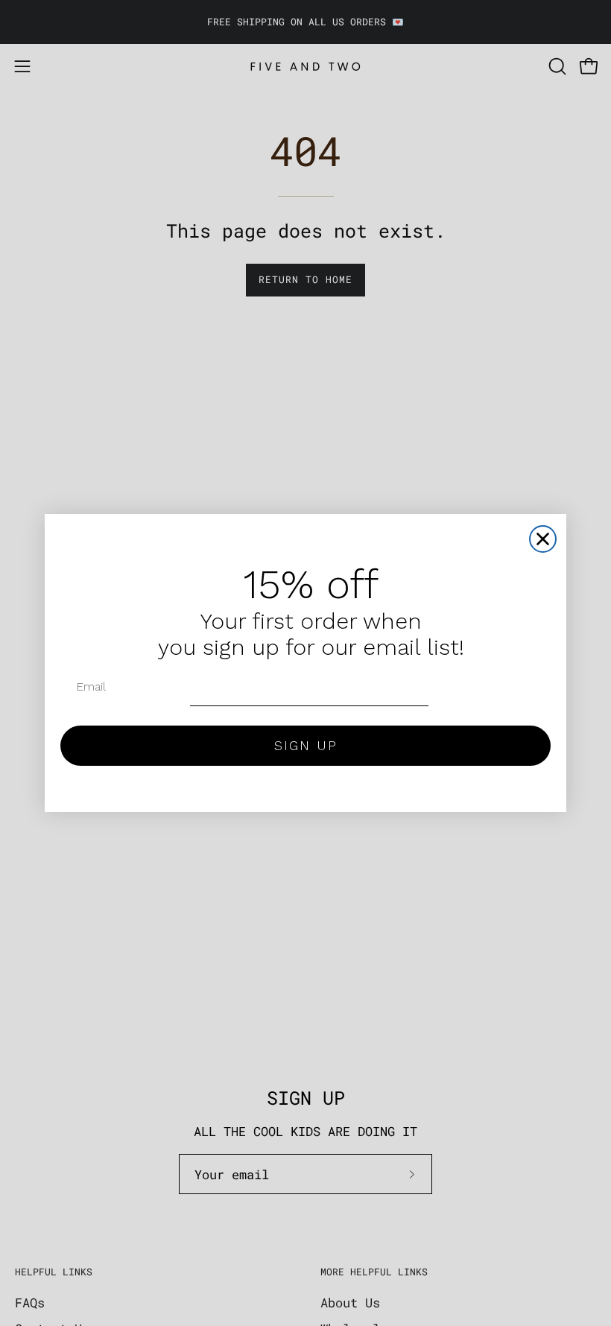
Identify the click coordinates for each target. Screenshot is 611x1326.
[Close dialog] (543, 539)
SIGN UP (306, 745)
